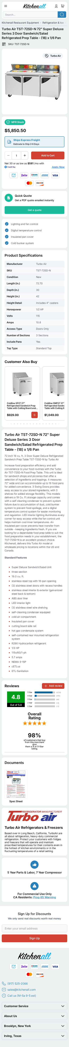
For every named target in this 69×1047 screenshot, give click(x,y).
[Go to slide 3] (14, 423)
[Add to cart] (34, 415)
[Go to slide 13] (46, 423)
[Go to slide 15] (52, 423)
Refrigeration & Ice (53, 22)
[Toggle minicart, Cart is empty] (62, 6)
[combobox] (34, 14)
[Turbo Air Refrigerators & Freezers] (34, 816)
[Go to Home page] (34, 6)
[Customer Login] (56, 6)
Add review (55, 685)
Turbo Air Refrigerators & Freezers (34, 827)
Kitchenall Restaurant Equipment (20, 22)
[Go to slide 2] (11, 423)
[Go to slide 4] (17, 423)
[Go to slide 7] (27, 423)
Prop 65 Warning (44, 897)
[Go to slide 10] (36, 423)
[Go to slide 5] (20, 423)
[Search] (62, 14)
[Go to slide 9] (33, 423)
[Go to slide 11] (39, 423)
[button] (34, 1006)
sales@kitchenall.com (21, 989)
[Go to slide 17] (58, 423)
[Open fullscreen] (34, 81)
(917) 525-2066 (17, 983)
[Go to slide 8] (30, 423)
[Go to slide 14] (49, 423)
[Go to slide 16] (55, 423)
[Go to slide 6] (23, 423)
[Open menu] (5, 6)
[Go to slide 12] (43, 423)
